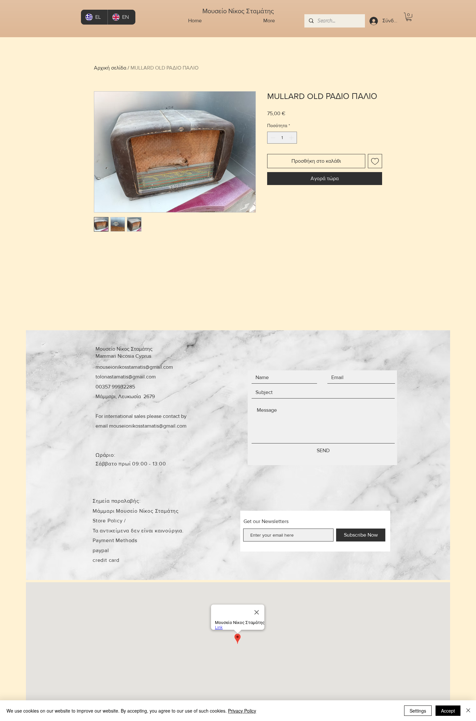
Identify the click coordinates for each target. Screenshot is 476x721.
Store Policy (108, 520)
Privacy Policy (242, 710)
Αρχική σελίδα (110, 68)
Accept (448, 710)
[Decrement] (272, 137)
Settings (418, 710)
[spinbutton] (282, 137)
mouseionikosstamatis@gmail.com (134, 367)
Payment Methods (115, 540)
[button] (409, 17)
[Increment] (292, 137)
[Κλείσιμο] (468, 710)
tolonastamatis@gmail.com (126, 376)
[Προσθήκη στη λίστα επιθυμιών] (375, 161)
